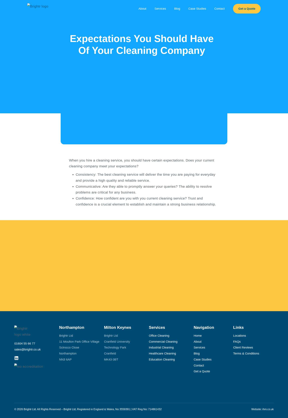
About (142, 8)
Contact (219, 8)
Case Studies (197, 8)
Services (160, 8)
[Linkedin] (16, 358)
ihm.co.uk (268, 409)
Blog (177, 8)
